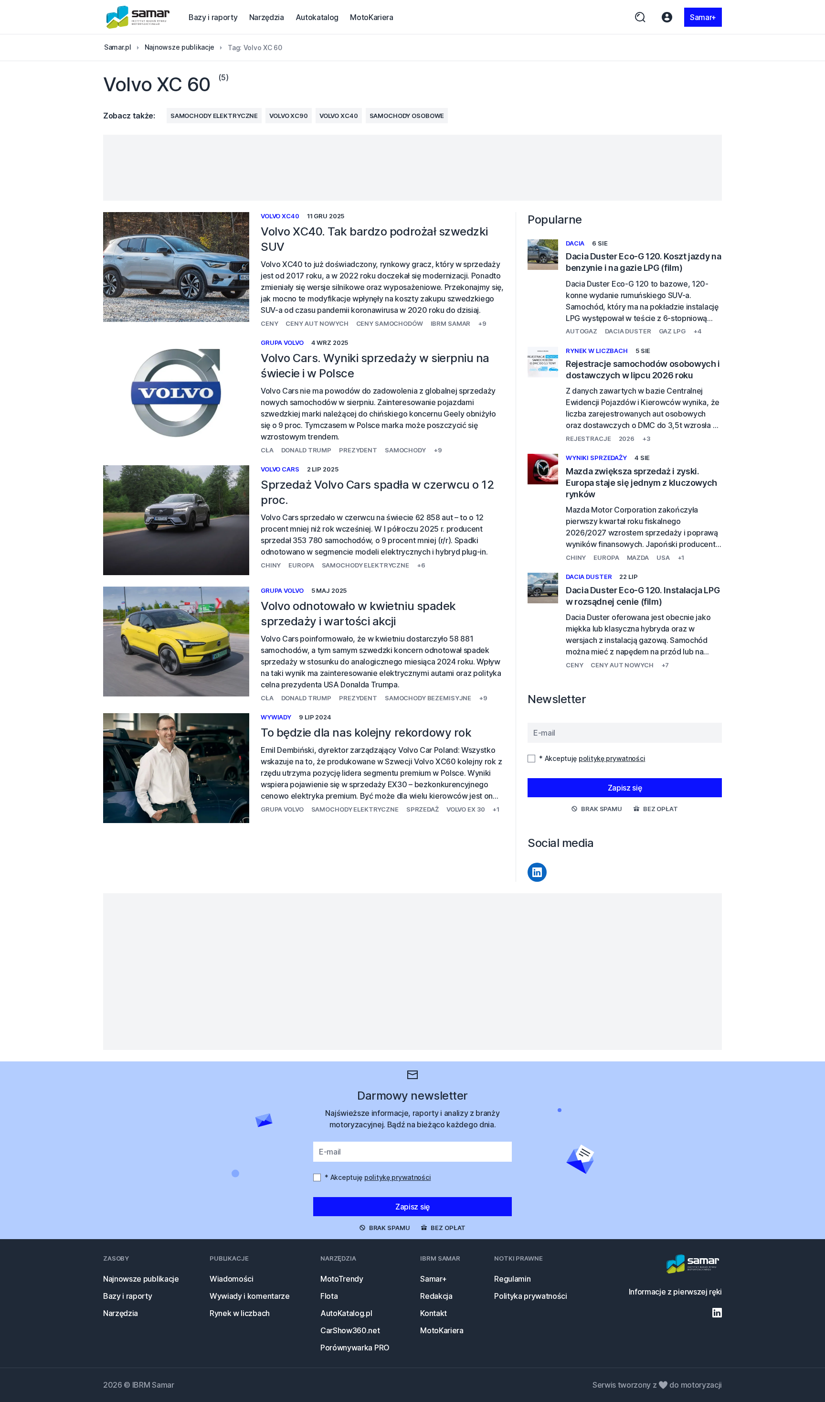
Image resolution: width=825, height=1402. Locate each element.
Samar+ (703, 17)
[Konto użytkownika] (667, 17)
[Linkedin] (537, 872)
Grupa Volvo (282, 342)
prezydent (358, 450)
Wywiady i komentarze (250, 1296)
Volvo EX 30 (465, 809)
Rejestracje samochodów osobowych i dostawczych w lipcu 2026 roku (643, 369)
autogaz (581, 331)
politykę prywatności (612, 758)
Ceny (269, 323)
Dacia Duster (628, 331)
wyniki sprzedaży (596, 457)
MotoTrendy (341, 1279)
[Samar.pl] (693, 1264)
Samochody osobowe (407, 115)
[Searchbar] (640, 17)
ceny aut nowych (317, 323)
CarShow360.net (350, 1330)
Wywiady (276, 717)
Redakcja (436, 1296)
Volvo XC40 (338, 115)
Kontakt (433, 1313)
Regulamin (512, 1279)
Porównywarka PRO (355, 1347)
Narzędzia (266, 17)
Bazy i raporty (213, 17)
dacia (575, 243)
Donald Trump (306, 450)
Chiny (271, 565)
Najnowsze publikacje (141, 1279)
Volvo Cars (280, 469)
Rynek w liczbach (597, 350)
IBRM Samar (451, 323)
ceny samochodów (389, 323)
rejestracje (588, 438)
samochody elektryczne (214, 115)
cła (267, 450)
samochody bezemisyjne (428, 698)
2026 (627, 438)
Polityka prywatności (530, 1296)
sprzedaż (422, 809)
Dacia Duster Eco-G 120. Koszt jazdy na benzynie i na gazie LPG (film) (643, 262)
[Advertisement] (412, 167)
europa (301, 565)
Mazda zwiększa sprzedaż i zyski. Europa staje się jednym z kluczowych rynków (641, 483)
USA (663, 557)
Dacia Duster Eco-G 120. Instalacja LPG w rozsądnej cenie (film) (642, 596)
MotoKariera (371, 17)
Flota (329, 1296)
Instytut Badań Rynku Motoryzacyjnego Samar (138, 17)
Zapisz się (625, 787)
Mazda (638, 557)
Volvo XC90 (288, 115)
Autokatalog (317, 17)
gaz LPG (672, 331)
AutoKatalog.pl (346, 1313)
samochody (405, 450)
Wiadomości (232, 1279)
